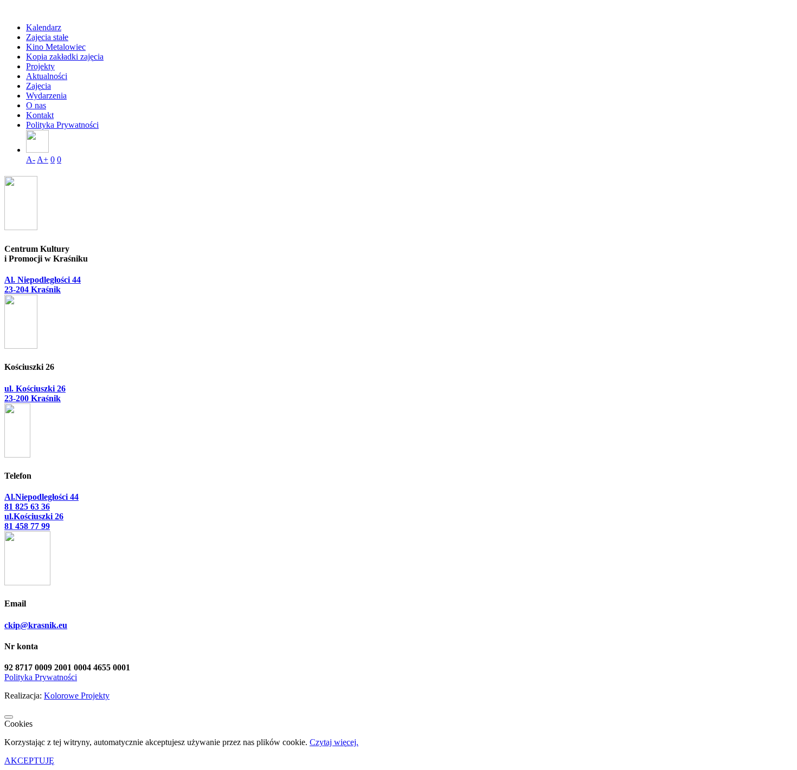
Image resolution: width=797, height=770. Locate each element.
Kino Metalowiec (56, 46)
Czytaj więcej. (334, 742)
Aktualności (46, 76)
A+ (42, 159)
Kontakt (40, 115)
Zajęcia (38, 85)
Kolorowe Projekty (77, 695)
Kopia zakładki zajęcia (65, 56)
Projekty (40, 66)
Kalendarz (43, 27)
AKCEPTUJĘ (29, 760)
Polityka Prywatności (62, 124)
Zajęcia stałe (47, 37)
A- (30, 159)
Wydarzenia (46, 95)
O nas (36, 105)
